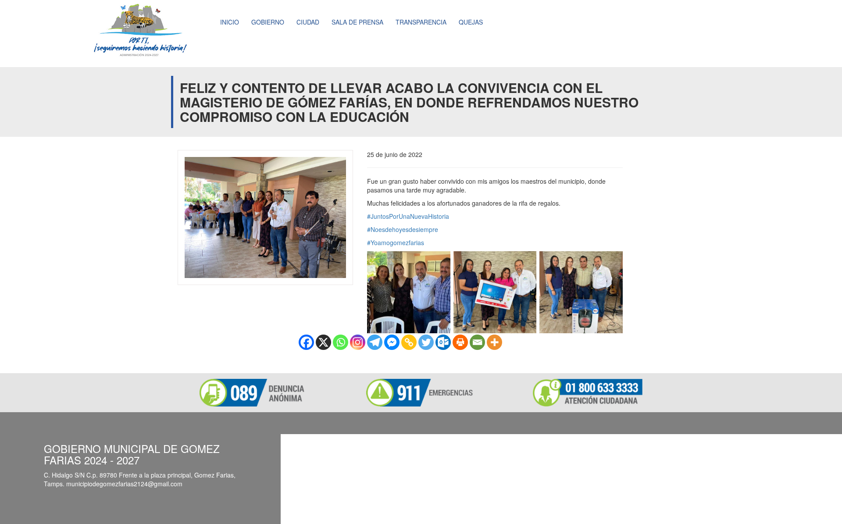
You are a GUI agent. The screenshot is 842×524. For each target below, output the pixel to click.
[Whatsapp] (340, 342)
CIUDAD (307, 22)
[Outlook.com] (443, 342)
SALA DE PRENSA (357, 22)
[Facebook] (306, 342)
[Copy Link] (409, 342)
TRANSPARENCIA (421, 22)
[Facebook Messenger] (392, 342)
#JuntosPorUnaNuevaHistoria (408, 216)
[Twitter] (426, 342)
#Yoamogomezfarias (395, 242)
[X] (323, 342)
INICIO (229, 22)
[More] (494, 342)
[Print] (460, 342)
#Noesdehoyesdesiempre (402, 229)
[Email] (477, 342)
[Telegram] (374, 342)
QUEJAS (471, 22)
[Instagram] (357, 342)
